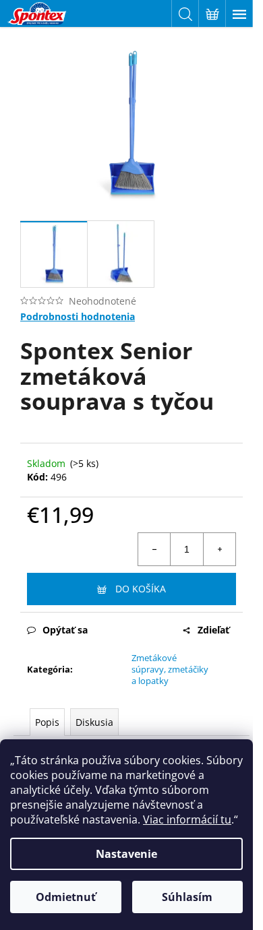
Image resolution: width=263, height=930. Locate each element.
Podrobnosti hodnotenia (77, 316)
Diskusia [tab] (94, 722)
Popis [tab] (47, 722)
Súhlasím (187, 897)
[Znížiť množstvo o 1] (154, 549)
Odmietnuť (66, 897)
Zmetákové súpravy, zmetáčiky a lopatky (170, 669)
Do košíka (140, 588)
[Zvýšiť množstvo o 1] (219, 549)
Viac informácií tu (187, 819)
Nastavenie (126, 853)
